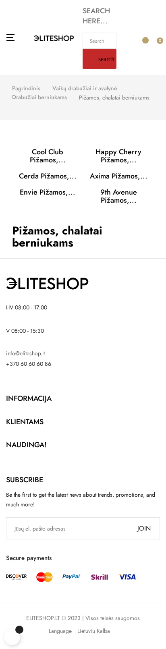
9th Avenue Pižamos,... (118, 196)
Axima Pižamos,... (118, 176)
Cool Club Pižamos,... (48, 156)
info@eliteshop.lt (25, 353)
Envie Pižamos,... (47, 192)
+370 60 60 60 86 (28, 364)
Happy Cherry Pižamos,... (118, 156)
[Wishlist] (142, 36)
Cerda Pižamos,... (48, 176)
